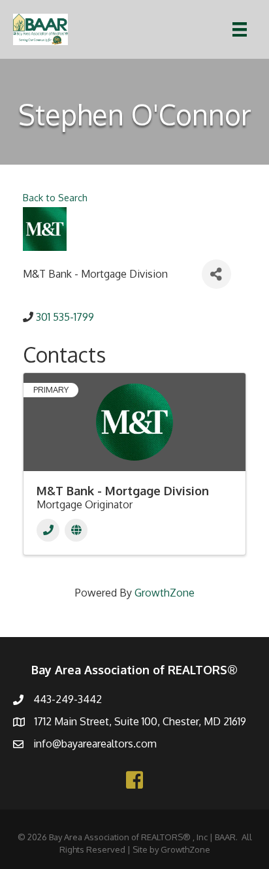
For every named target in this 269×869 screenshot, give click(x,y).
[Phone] (48, 530)
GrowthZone (164, 592)
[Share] (216, 274)
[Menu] (239, 29)
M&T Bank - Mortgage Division (123, 491)
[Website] (76, 530)
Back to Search (55, 197)
